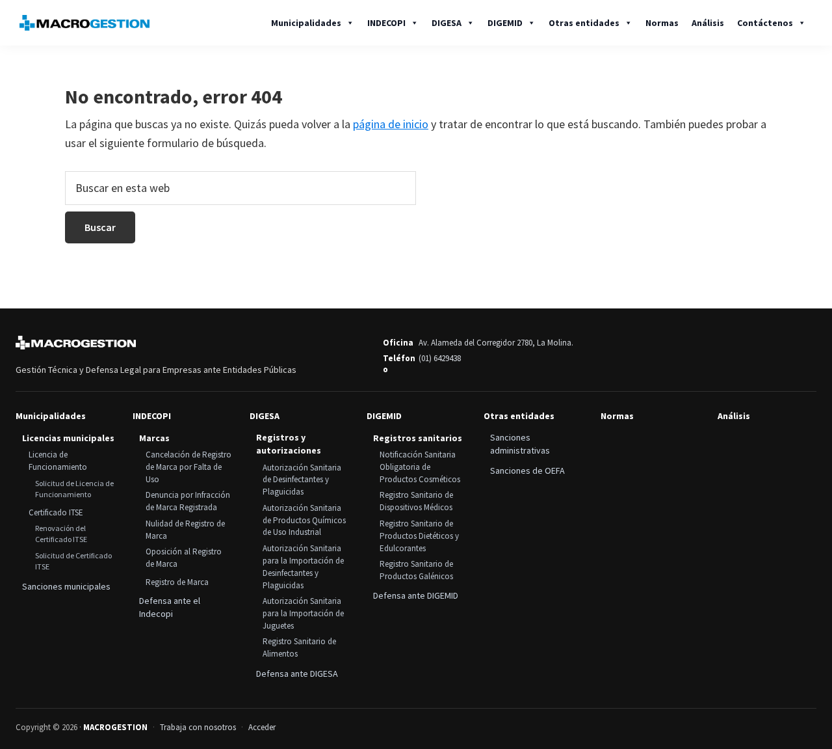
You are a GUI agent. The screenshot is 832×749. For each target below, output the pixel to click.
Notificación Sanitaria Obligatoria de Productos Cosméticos (420, 467)
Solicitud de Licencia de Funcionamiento (74, 488)
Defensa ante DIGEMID (415, 595)
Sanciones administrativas (520, 443)
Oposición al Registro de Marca (184, 557)
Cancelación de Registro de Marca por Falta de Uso (188, 467)
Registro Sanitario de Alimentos (299, 647)
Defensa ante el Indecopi (169, 607)
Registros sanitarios (417, 438)
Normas (662, 23)
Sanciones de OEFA (527, 470)
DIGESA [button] (447, 23)
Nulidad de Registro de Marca (185, 529)
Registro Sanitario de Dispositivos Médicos (416, 501)
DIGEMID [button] (505, 23)
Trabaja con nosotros (198, 727)
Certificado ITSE (56, 512)
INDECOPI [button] (386, 23)
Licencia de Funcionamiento (58, 460)
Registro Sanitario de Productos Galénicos (416, 570)
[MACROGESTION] (76, 343)
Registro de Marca (177, 582)
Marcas (154, 438)
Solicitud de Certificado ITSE (73, 561)
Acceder (262, 727)
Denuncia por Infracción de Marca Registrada (188, 501)
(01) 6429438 (440, 358)
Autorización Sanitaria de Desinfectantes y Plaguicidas (302, 480)
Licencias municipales (68, 438)
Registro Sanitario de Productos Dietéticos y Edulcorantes (419, 536)
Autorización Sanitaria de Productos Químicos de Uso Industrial (304, 520)
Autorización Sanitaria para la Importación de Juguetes (303, 613)
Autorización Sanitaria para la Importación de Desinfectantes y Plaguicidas (303, 567)
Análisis (708, 23)
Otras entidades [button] (584, 23)
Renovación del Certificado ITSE (61, 533)
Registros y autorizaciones (288, 443)
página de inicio (390, 123)
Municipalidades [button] (306, 23)
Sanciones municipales (66, 586)
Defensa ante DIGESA (297, 673)
